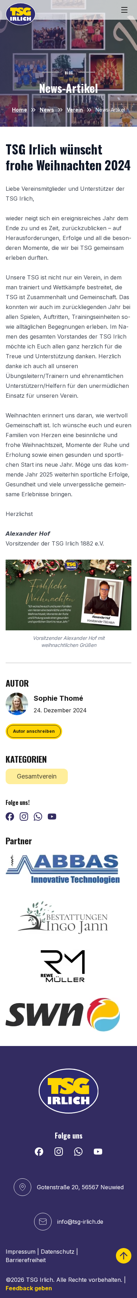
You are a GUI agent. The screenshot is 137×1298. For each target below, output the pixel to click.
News (47, 110)
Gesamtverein (37, 776)
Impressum (20, 1251)
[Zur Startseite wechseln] (69, 1091)
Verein (75, 110)
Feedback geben (29, 1288)
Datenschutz (57, 1251)
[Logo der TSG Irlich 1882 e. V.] (20, 14)
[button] (34, 731)
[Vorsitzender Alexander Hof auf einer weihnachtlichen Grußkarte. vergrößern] (68, 595)
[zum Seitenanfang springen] (123, 1256)
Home (19, 110)
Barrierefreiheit (26, 1260)
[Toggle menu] (124, 10)
